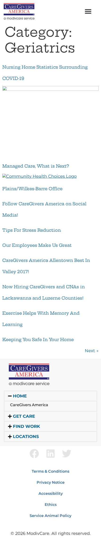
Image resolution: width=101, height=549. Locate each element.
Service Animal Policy (50, 515)
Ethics (51, 504)
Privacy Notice (51, 482)
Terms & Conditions (50, 471)
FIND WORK (26, 426)
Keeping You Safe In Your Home (38, 339)
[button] (88, 11)
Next (92, 350)
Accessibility (51, 493)
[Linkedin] (50, 453)
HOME (20, 396)
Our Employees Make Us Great (37, 245)
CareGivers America (29, 405)
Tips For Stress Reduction (31, 230)
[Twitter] (66, 453)
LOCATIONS (26, 436)
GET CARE (24, 416)
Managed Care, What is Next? (35, 166)
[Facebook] (34, 453)
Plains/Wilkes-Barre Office (32, 188)
